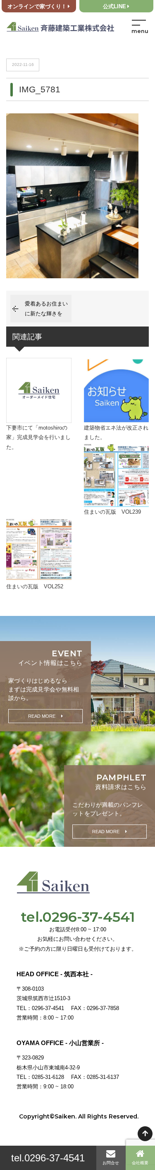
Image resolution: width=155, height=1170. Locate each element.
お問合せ (111, 1163)
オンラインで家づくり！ (37, 6)
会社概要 (140, 1163)
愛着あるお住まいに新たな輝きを (46, 308)
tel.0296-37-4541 (48, 1157)
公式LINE (114, 6)
